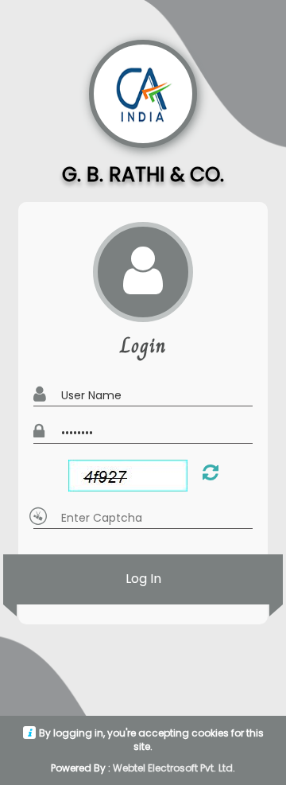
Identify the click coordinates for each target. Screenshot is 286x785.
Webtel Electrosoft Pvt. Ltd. (174, 768)
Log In (143, 578)
